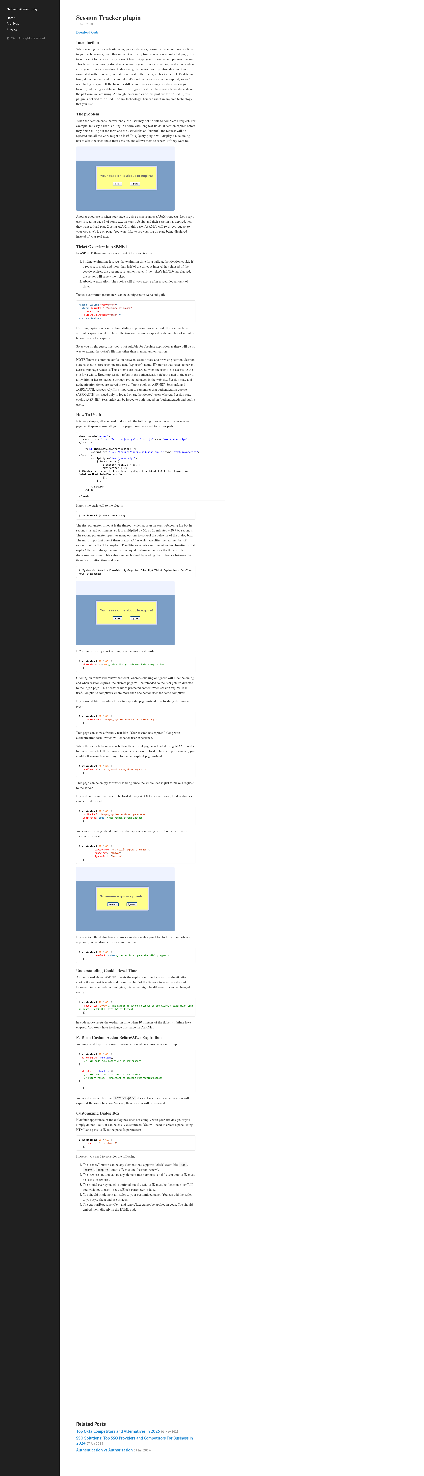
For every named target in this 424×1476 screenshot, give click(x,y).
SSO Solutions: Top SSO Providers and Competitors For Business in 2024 (134, 1440)
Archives (13, 23)
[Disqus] (135, 1271)
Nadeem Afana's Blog (22, 9)
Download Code (87, 32)
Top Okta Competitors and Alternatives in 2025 (127, 1431)
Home (11, 18)
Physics (12, 29)
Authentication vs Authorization (113, 1450)
